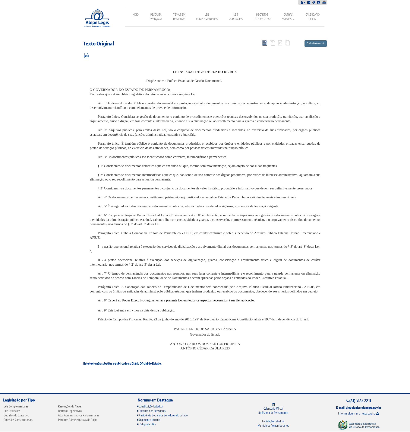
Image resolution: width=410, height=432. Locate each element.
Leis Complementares (207, 16)
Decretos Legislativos (70, 411)
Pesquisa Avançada (156, 16)
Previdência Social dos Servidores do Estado (163, 415)
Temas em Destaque (179, 16)
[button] (303, 2)
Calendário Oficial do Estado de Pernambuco (273, 411)
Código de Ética (147, 424)
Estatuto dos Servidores (151, 411)
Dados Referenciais (315, 43)
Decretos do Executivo (262, 16)
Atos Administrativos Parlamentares (78, 415)
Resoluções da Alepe (69, 406)
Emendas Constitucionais (18, 420)
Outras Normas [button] (287, 16)
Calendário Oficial (313, 16)
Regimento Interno (149, 420)
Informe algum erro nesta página (357, 413)
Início (135, 14)
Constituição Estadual (150, 406)
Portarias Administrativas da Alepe (77, 420)
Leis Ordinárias (236, 16)
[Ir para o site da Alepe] (359, 425)
